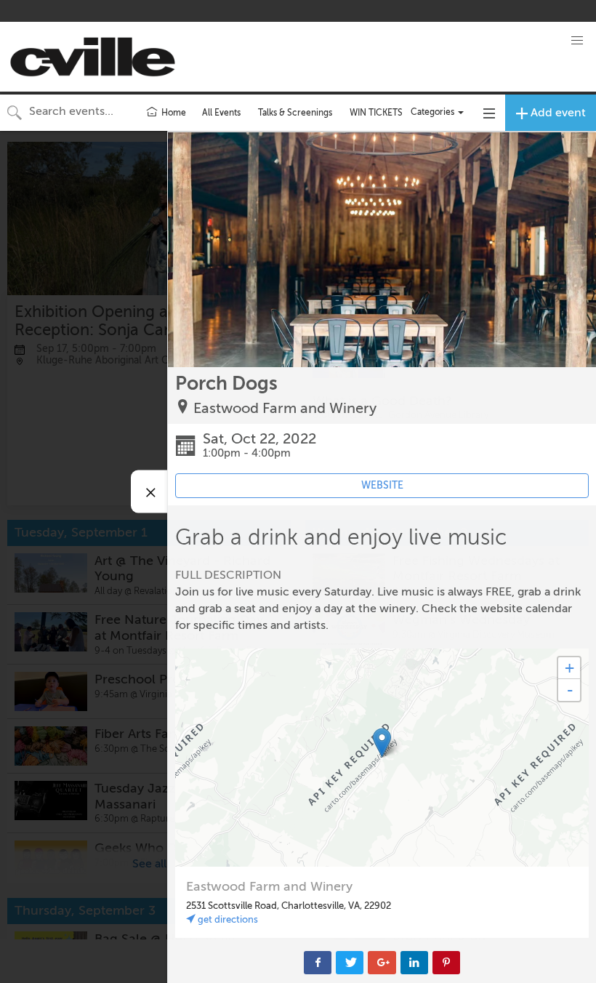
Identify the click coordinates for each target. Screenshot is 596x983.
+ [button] (569, 668)
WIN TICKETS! (378, 113)
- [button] (570, 690)
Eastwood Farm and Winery (284, 408)
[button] (577, 41)
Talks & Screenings (295, 113)
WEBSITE (382, 485)
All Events (221, 113)
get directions (227, 919)
